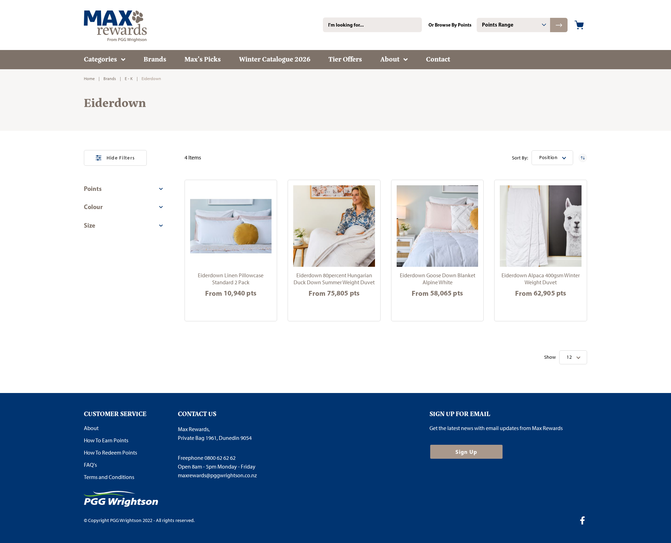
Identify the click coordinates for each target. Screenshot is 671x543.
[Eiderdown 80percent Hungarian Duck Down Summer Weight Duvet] (334, 226)
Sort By (519, 158)
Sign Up (466, 451)
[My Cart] (579, 25)
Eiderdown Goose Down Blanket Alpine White (437, 279)
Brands (109, 78)
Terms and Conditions (109, 477)
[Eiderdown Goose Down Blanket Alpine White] (437, 226)
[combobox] (372, 24)
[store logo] (126, 25)
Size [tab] (89, 225)
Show (550, 357)
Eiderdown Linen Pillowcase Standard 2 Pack (231, 279)
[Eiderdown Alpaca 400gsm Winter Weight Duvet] (541, 226)
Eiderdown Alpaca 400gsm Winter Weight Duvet (541, 279)
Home (89, 78)
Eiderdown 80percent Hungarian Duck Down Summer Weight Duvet (334, 279)
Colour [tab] (93, 207)
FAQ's (90, 465)
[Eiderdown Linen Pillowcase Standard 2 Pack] (231, 226)
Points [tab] (93, 189)
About (91, 428)
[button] (552, 158)
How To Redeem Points (110, 452)
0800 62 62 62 (220, 458)
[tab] (513, 25)
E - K (129, 78)
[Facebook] (585, 521)
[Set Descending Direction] (582, 157)
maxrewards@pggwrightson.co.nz (217, 475)
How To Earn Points (106, 440)
